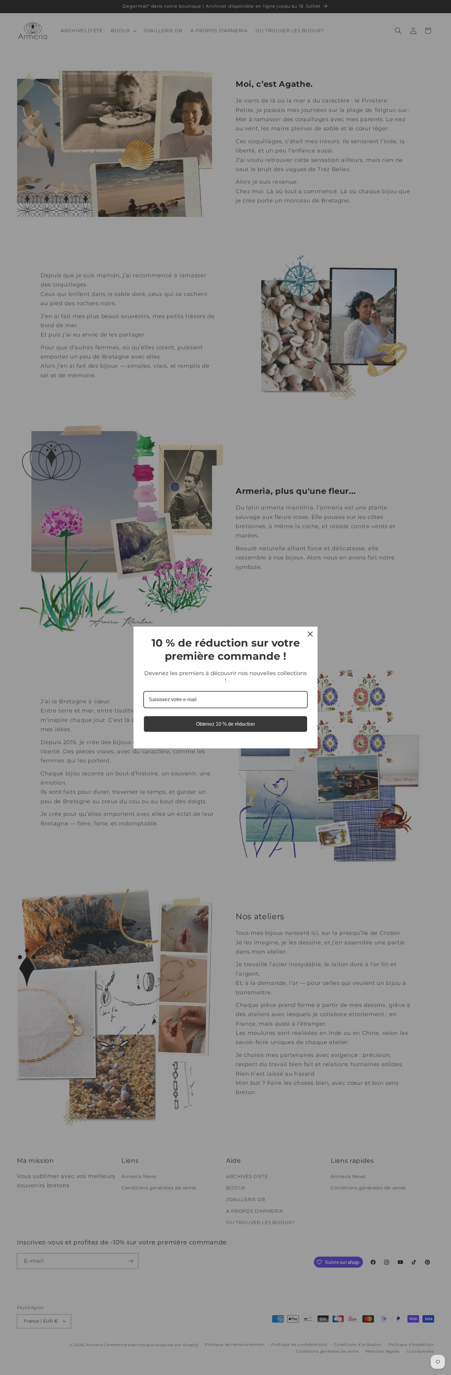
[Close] (310, 634)
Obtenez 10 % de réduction (225, 724)
